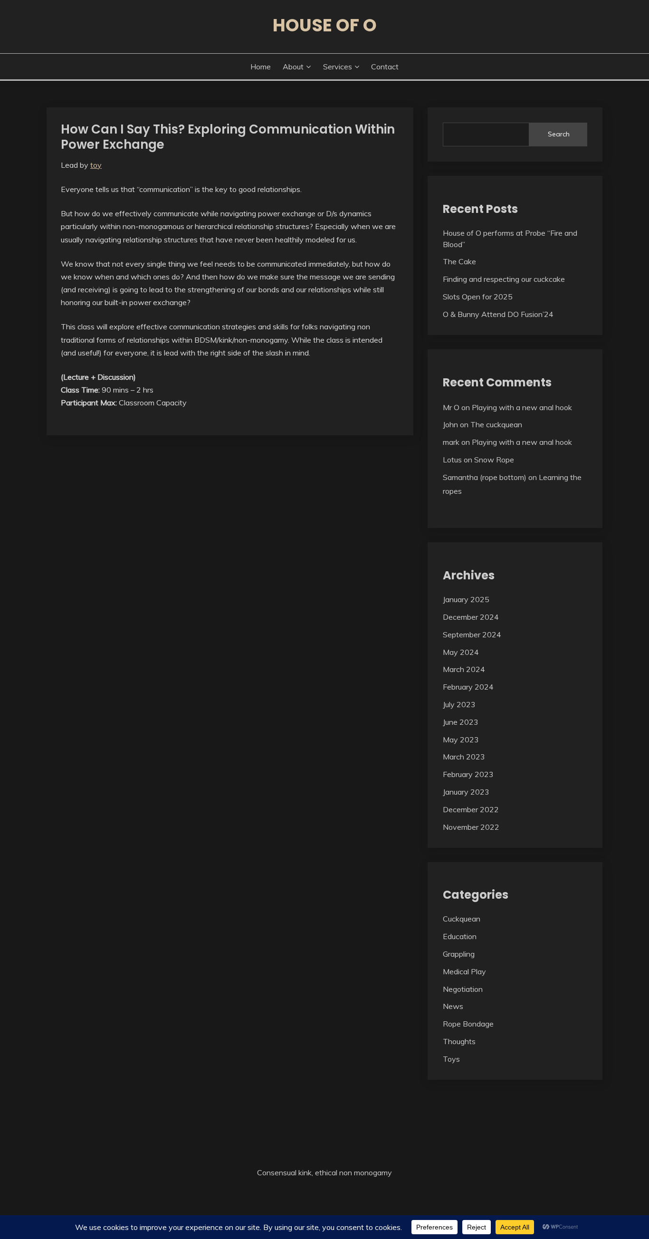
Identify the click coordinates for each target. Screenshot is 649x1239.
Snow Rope (494, 459)
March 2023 (464, 756)
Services (337, 66)
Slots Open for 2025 (478, 296)
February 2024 (468, 687)
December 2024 (471, 617)
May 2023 (461, 739)
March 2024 (464, 669)
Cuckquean (461, 918)
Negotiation (463, 989)
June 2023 (460, 722)
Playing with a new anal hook (522, 407)
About (293, 66)
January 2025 (466, 599)
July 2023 (459, 704)
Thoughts (459, 1041)
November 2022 (471, 827)
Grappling (459, 954)
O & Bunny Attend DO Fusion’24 (498, 314)
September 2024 (472, 634)
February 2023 (468, 774)
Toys (451, 1059)
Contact (385, 66)
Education (460, 936)
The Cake (459, 261)
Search (559, 134)
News (453, 1006)
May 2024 (461, 652)
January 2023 (466, 792)
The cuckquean (496, 424)
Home (260, 66)
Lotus (452, 459)
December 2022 (471, 809)
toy (96, 165)
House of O (325, 25)
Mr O (451, 407)
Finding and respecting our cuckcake (504, 279)
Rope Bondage (468, 1023)
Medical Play (464, 971)
